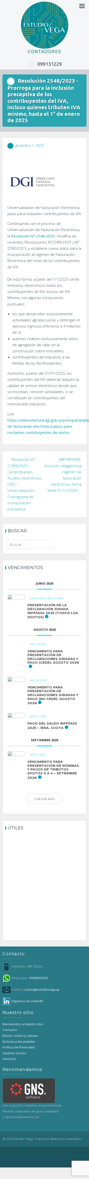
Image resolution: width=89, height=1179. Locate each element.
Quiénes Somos (14, 1053)
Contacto (9, 1030)
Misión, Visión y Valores (20, 1036)
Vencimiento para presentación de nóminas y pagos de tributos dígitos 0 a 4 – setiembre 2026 (53, 769)
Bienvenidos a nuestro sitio (22, 1024)
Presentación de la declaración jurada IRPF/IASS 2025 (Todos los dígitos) (52, 611)
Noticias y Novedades (18, 1042)
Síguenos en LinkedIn (27, 1001)
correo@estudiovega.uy (41, 990)
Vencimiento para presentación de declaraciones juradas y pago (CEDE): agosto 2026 (53, 657)
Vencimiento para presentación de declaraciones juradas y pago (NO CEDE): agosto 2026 (52, 695)
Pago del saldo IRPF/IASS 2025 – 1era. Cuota (52, 725)
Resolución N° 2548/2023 (33, 235)
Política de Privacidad (18, 1047)
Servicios (9, 1059)
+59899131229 (38, 978)
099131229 (49, 64)
